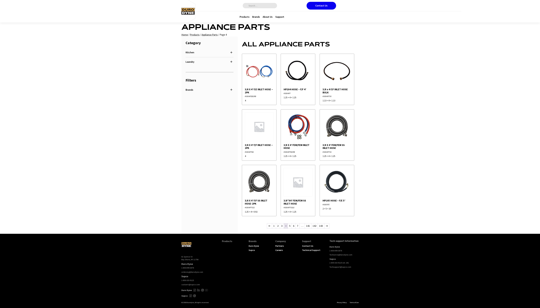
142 (314, 225)
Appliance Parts (210, 34)
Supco (252, 250)
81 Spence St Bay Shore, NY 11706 (189, 258)
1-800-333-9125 (187, 280)
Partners (279, 245)
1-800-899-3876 (187, 268)
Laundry (190, 61)
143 (321, 225)
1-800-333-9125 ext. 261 (339, 262)
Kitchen (190, 52)
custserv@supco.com (190, 284)
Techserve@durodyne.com (340, 254)
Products (244, 16)
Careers (279, 250)
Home (184, 34)
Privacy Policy (342, 302)
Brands (256, 16)
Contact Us (321, 5)
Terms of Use (354, 302)
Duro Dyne (254, 245)
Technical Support (311, 250)
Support (279, 16)
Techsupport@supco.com (340, 267)
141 (308, 225)
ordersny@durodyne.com (192, 272)
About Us (268, 16)
